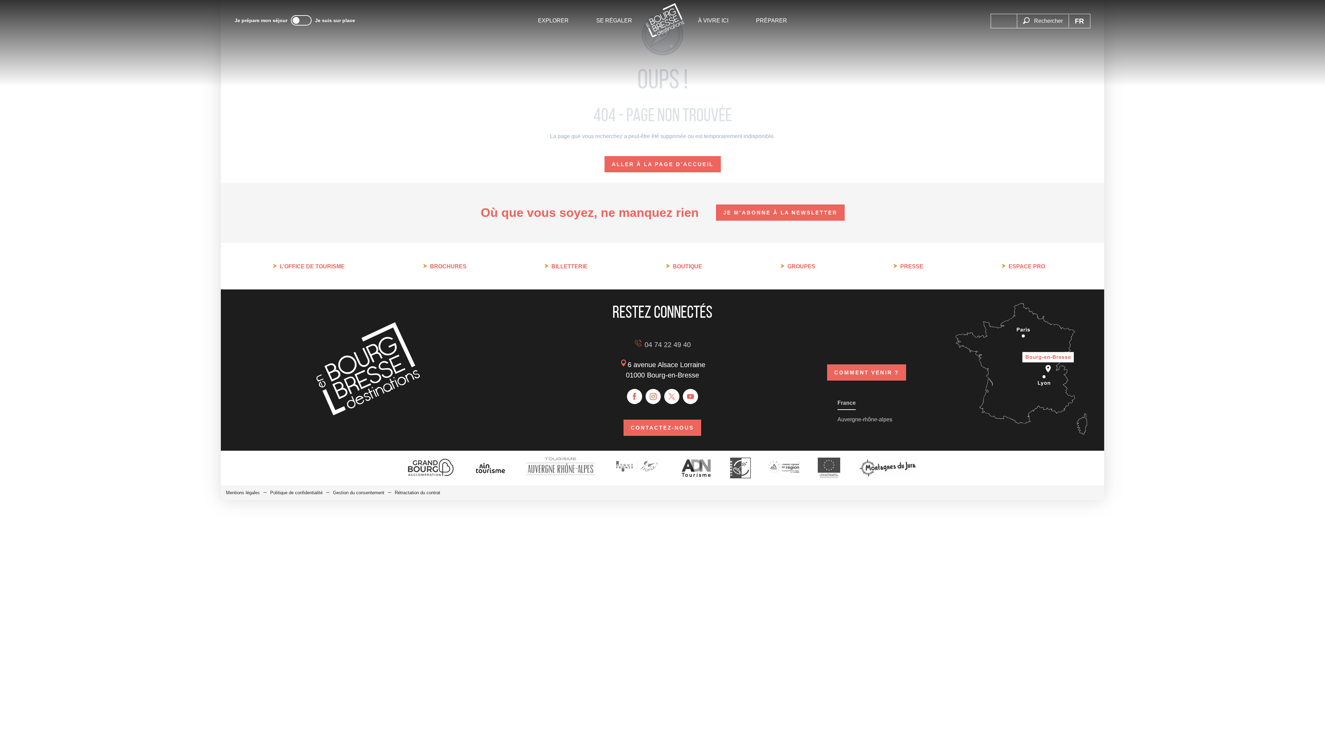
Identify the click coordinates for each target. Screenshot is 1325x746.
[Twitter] (671, 396)
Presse (911, 266)
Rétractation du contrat (417, 492)
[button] (1042, 17)
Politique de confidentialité (296, 492)
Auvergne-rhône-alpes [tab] (864, 419)
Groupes (801, 266)
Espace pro (1027, 266)
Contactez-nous (662, 428)
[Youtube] (690, 396)
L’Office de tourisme (312, 266)
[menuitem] (553, 20)
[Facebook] (634, 396)
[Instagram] (653, 396)
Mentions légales (243, 492)
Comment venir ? (866, 372)
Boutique (687, 266)
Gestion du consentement (358, 492)
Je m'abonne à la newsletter (780, 213)
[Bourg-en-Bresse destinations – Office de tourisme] (368, 414)
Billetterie (569, 266)
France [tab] (846, 403)
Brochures (448, 266)
